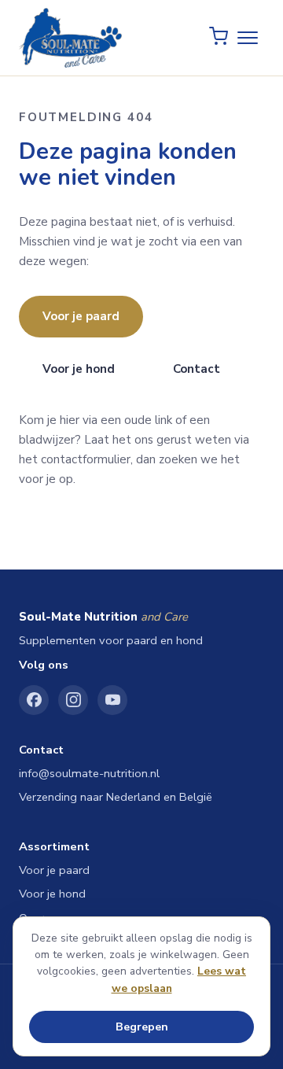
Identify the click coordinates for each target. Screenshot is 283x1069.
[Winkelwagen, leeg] (218, 38)
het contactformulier (74, 459)
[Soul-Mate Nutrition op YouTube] (112, 700)
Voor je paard (80, 316)
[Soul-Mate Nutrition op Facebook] (34, 700)
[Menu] (247, 37)
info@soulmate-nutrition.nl (89, 773)
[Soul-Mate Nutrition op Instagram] (73, 700)
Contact (196, 369)
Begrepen (142, 1026)
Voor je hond (78, 369)
